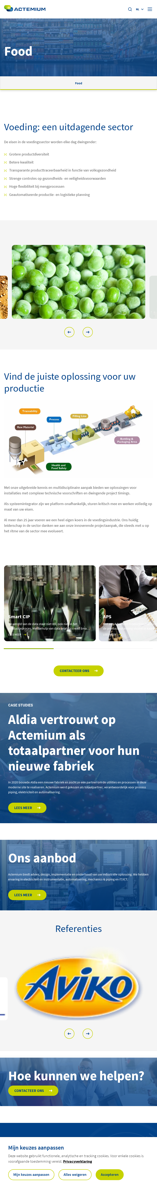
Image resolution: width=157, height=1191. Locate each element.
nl (137, 9)
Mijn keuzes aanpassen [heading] (36, 1147)
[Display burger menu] (150, 9)
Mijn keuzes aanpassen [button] (31, 1174)
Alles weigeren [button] (75, 1174)
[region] (78, 282)
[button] (69, 332)
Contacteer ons (74, 670)
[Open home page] (24, 9)
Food (78, 83)
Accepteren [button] (110, 1174)
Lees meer (23, 807)
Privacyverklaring (77, 1161)
